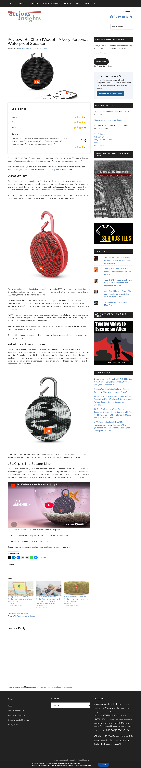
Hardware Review (22, 614)
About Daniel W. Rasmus (16, 715)
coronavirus (122, 712)
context (116, 712)
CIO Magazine (102, 712)
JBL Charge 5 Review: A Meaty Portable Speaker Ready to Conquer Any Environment (113, 402)
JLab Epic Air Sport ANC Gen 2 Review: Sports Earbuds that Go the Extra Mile (117, 272)
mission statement (121, 736)
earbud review (121, 715)
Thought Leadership (111, 744)
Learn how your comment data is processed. (55, 687)
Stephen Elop (99, 744)
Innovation (126, 723)
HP (117, 723)
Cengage (96, 712)
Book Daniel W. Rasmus (16, 711)
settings (90, 766)
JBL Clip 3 (53, 170)
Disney (104, 715)
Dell (98, 715)
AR (105, 704)
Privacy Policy (13, 725)
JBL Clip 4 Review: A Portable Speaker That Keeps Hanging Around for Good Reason (20, 599)
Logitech (103, 731)
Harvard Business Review (103, 723)
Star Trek (124, 740)
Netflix (131, 736)
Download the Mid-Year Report (110, 94)
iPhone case (104, 726)
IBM (121, 723)
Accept (103, 764)
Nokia (96, 741)
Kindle (114, 726)
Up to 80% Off (99, 137)
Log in (86, 760)
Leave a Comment (40, 48)
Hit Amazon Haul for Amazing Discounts (109, 120)
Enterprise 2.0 (102, 719)
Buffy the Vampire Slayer (108, 708)
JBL (38, 616)
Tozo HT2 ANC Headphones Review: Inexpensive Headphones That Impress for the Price (118, 283)
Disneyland (111, 715)
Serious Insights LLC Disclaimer (19, 720)
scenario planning (108, 740)
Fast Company (119, 719)
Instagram (96, 726)
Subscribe (101, 62)
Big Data (128, 704)
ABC (95, 704)
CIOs (108, 712)
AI (97, 704)
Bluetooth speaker (23, 616)
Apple (100, 704)
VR (120, 744)
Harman (33, 616)
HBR (114, 723)
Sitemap (10, 699)
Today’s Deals (99, 134)
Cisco (112, 712)
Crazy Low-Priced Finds (103, 140)
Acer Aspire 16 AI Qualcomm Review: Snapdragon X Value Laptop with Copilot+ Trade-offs (112, 428)
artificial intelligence (115, 704)
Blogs (10, 706)
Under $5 (97, 143)
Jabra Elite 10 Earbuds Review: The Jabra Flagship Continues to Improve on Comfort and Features (118, 294)
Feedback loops (128, 719)
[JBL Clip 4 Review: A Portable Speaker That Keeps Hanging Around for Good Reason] (20, 588)
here (48, 541)
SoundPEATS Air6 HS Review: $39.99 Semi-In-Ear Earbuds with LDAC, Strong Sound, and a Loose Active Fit (113, 382)
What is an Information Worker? (115, 392)
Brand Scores (99, 145)
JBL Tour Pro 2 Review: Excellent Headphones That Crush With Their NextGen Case (117, 260)
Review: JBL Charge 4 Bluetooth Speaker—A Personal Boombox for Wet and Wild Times (76, 599)
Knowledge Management (123, 726)
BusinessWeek (127, 709)
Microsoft (109, 735)
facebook (112, 719)
